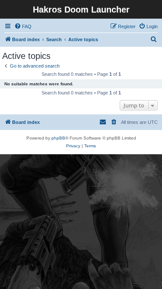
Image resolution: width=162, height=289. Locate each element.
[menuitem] (23, 26)
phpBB (58, 138)
